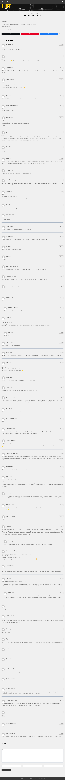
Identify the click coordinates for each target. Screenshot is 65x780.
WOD (37, 13)
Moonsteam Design (41, 778)
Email (25, 766)
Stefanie (8, 67)
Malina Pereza (10, 565)
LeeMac (8, 117)
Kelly (7, 246)
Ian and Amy (9, 297)
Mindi (7, 387)
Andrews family (10, 551)
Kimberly (8, 44)
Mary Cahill (9, 428)
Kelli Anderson (10, 418)
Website (46, 766)
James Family (10, 214)
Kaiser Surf (9, 408)
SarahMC (8, 147)
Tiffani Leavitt (10, 180)
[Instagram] (7, 2)
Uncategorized (31, 13)
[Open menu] (62, 7)
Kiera (7, 526)
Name (4, 766)
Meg (7, 256)
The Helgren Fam (11, 678)
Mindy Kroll (9, 733)
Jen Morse (9, 79)
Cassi (7, 629)
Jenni (9, 332)
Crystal (8, 639)
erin (7, 95)
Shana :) (8, 659)
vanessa (8, 712)
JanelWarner (10, 276)
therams (8, 226)
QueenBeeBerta (10, 397)
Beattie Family (10, 688)
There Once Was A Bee (12, 286)
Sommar (8, 191)
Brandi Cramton (10, 453)
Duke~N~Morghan (11, 266)
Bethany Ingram (11, 105)
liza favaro (9, 466)
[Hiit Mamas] (7, 7)
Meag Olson (9, 516)
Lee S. (7, 649)
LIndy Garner (10, 615)
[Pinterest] (10, 2)
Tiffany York (9, 440)
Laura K (8, 342)
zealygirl (8, 170)
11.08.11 (9, 30)
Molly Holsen (10, 723)
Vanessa (8, 377)
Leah (7, 578)
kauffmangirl (10, 668)
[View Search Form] (62, 2)
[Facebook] (3, 2)
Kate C (8, 204)
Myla (7, 158)
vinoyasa (8, 504)
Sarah (7, 476)
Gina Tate (9, 56)
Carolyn (8, 236)
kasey (7, 352)
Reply (61, 44)
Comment (5, 749)
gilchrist (8, 132)
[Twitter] (5, 2)
